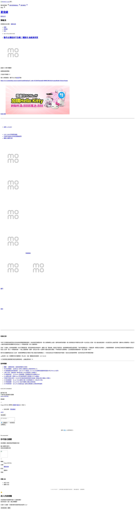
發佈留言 (3, 424)
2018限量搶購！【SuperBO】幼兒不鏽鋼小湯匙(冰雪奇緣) (19, 382)
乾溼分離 (3, 114)
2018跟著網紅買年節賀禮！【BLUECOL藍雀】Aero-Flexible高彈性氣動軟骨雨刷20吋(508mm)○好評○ (31, 370)
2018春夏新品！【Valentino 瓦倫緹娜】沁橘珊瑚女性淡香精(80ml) (22, 374)
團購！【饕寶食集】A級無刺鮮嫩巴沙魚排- (16, 367)
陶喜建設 (28, 253)
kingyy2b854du (4, 396)
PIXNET (56, 489)
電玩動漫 (12, 409)
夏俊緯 (4, 12)
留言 (18, 405)
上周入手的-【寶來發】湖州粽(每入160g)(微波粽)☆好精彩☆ (20, 372)
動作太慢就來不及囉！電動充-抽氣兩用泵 (21, 38)
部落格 (6, 29)
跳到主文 (3, 16)
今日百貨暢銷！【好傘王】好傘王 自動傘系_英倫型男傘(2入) (20, 368)
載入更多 (3, 415)
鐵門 (2, 288)
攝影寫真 (13, 24)
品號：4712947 (8, 127)
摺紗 (2, 309)
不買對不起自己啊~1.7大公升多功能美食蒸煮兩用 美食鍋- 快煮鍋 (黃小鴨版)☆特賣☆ (27, 378)
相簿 (5, 27)
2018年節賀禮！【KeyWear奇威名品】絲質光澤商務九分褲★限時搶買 (23, 383)
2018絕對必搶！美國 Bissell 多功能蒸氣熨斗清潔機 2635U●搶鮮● (21, 376)
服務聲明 (82, 489)
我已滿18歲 (3, 508)
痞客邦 (15, 405)
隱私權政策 (76, 489)
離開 (9, 508)
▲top (2, 412)
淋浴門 (18, 77)
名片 (5, 31)
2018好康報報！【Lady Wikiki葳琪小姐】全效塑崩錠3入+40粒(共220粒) (23, 380)
